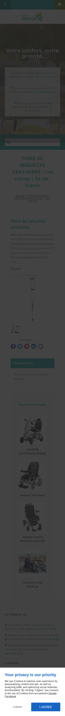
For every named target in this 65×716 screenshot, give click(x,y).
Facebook (10, 696)
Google (52, 693)
